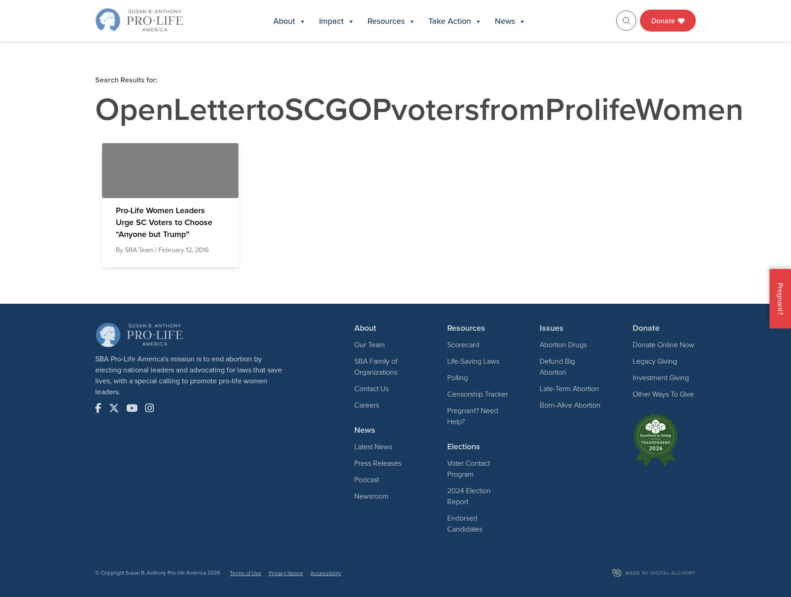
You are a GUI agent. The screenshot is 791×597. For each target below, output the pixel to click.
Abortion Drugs (563, 344)
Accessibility (325, 573)
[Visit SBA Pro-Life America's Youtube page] (132, 408)
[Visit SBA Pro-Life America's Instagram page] (149, 408)
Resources (386, 21)
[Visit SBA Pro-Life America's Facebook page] (98, 408)
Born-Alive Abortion (570, 405)
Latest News (373, 446)
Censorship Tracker (477, 394)
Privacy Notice (286, 573)
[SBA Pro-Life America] (139, 20)
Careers (366, 405)
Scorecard (463, 344)
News (505, 21)
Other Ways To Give (663, 394)
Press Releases (377, 463)
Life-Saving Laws (473, 361)
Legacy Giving (655, 361)
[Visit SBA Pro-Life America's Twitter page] (114, 408)
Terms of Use (245, 573)
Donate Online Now (663, 344)
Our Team (369, 344)
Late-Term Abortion (569, 388)
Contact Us (371, 388)
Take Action (449, 21)
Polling (457, 377)
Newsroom (371, 496)
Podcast (366, 479)
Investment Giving (661, 377)
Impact (331, 21)
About (284, 21)
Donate (664, 21)
